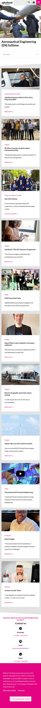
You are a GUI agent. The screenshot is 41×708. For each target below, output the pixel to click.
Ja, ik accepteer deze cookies (20, 699)
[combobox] (20, 54)
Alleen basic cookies (9, 690)
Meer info (21, 690)
